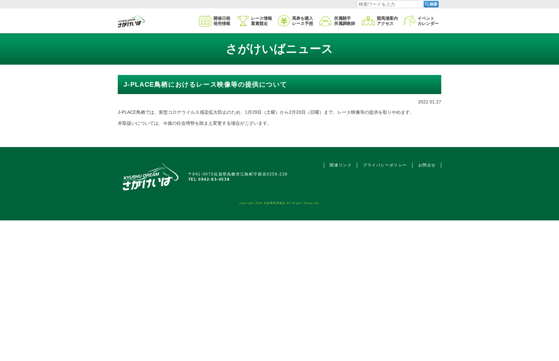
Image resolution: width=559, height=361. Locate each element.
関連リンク (341, 165)
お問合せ (427, 165)
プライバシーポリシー (385, 165)
